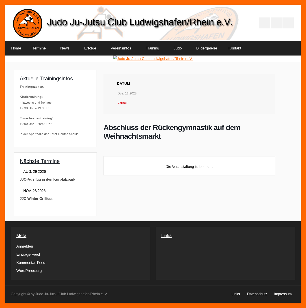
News (65, 48)
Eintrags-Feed (28, 254)
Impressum (283, 294)
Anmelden (24, 246)
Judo (178, 48)
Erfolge (90, 48)
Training (152, 48)
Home (16, 48)
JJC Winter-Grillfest (36, 199)
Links (235, 294)
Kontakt (234, 48)
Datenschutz (257, 294)
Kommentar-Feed (30, 263)
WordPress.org (29, 271)
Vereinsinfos (121, 48)
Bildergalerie (206, 48)
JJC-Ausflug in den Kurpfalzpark (47, 179)
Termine (39, 48)
